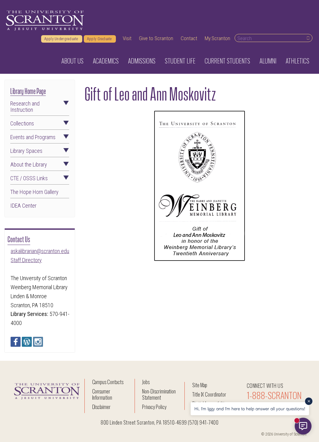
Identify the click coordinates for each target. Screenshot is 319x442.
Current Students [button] (227, 60)
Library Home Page (28, 90)
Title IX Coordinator (209, 394)
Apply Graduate (100, 39)
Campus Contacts (107, 382)
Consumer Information (102, 394)
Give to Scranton (156, 38)
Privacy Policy (154, 407)
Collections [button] (22, 123)
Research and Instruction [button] (25, 107)
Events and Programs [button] (32, 137)
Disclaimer (101, 407)
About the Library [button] (28, 165)
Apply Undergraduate (61, 39)
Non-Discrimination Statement (159, 394)
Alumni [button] (267, 60)
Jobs (146, 382)
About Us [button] (72, 60)
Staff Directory (26, 260)
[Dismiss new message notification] (309, 401)
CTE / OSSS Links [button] (29, 178)
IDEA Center (23, 206)
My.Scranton (217, 38)
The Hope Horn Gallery (34, 192)
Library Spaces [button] (26, 151)
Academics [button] (106, 60)
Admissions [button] (141, 60)
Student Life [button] (180, 60)
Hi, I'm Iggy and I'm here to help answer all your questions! (249, 408)
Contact (189, 38)
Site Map (199, 385)
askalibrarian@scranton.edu (40, 251)
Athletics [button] (297, 60)
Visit (127, 38)
